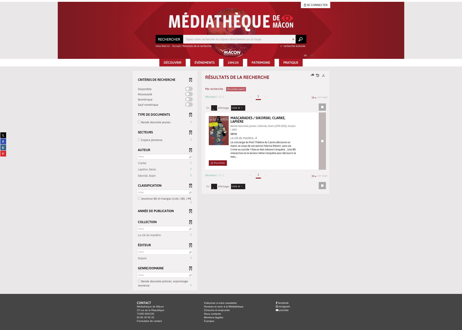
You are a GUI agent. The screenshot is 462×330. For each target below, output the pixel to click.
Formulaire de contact (149, 321)
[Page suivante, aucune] (265, 97)
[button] (172, 62)
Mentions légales (213, 317)
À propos (209, 321)
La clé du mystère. (242, 138)
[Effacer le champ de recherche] (293, 39)
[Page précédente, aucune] (250, 97)
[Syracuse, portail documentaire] (231, 21)
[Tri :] (214, 108)
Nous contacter (212, 313)
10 (312, 97)
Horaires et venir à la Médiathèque (223, 306)
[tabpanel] (231, 181)
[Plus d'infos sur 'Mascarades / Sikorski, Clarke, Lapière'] (219, 130)
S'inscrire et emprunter (217, 310)
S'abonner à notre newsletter (220, 302)
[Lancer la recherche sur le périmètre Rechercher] (301, 39)
